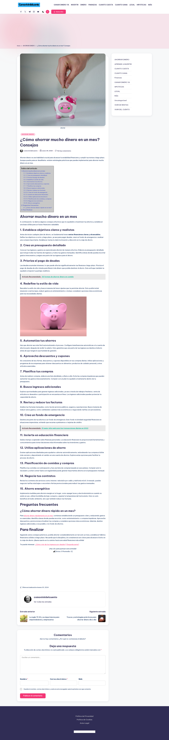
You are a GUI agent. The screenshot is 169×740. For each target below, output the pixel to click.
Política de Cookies (84, 720)
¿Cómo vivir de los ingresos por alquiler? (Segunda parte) (57, 544)
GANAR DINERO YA (122, 82)
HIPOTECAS (119, 87)
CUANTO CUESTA (122, 69)
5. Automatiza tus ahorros (34, 181)
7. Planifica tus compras (33, 186)
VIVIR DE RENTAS (121, 105)
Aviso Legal (84, 723)
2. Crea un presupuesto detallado (36, 175)
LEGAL (117, 91)
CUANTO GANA (121, 73)
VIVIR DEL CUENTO (122, 109)
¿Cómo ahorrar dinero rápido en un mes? (39, 207)
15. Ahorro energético (33, 203)
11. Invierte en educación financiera (37, 194)
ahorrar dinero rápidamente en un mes (38, 516)
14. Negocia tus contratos (34, 201)
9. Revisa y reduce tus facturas (35, 190)
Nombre (24, 679)
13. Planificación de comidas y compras (38, 199)
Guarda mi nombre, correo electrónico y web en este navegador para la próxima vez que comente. (57, 689)
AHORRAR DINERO (28, 134)
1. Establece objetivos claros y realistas (38, 173)
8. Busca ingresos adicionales (35, 188)
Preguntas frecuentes (31, 205)
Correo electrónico (59, 679)
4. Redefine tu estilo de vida (34, 179)
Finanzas (118, 78)
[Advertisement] (84, 30)
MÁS (116, 96)
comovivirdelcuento (45, 597)
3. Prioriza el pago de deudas (35, 177)
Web (80, 679)
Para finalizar (27, 210)
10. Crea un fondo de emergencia (36, 192)
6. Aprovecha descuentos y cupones (37, 184)
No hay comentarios (64, 151)
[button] (58, 12)
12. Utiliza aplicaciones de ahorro (36, 196)
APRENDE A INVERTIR (123, 64)
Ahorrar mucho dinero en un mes (33, 171)
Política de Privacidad (84, 716)
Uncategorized (121, 100)
